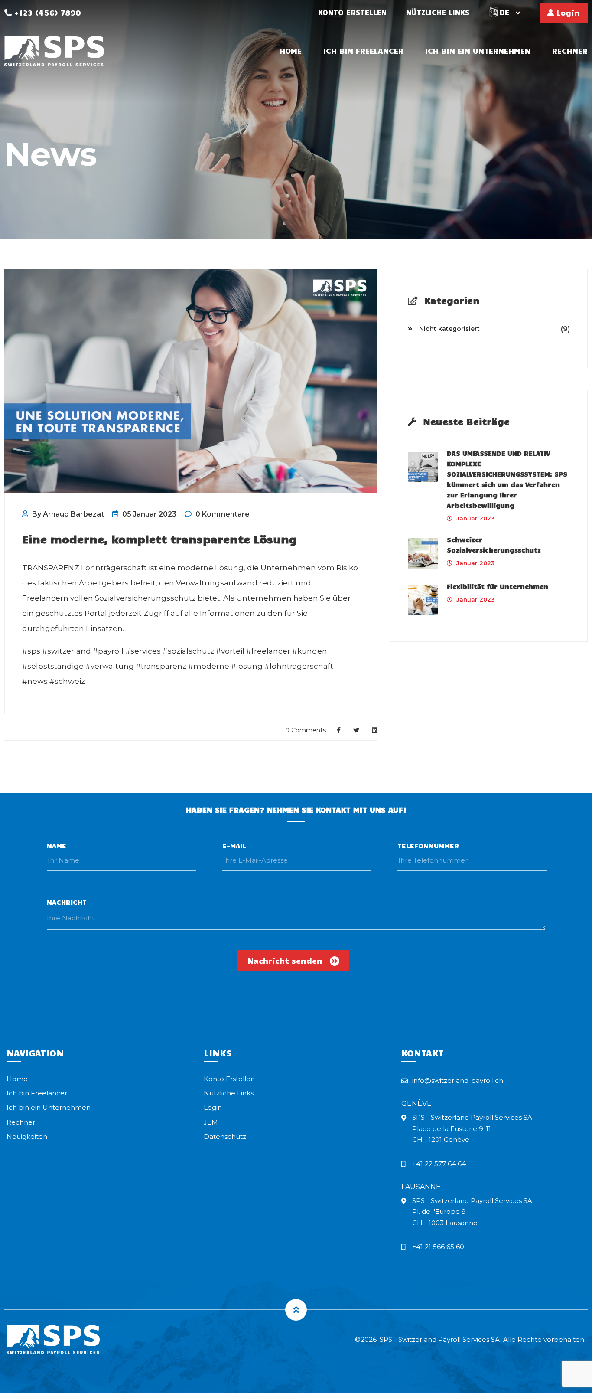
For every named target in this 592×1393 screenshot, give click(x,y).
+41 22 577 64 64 (439, 1164)
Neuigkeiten (27, 1136)
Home (291, 51)
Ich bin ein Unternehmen (477, 51)
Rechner (570, 51)
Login (567, 12)
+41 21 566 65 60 (438, 1247)
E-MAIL (234, 845)
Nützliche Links (437, 12)
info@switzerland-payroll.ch (457, 1080)
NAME (56, 845)
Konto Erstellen (352, 12)
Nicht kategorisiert (449, 328)
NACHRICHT (67, 902)
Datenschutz (225, 1136)
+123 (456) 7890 (46, 12)
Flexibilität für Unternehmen (497, 586)
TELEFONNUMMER (428, 845)
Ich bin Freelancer (363, 51)
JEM (211, 1122)
